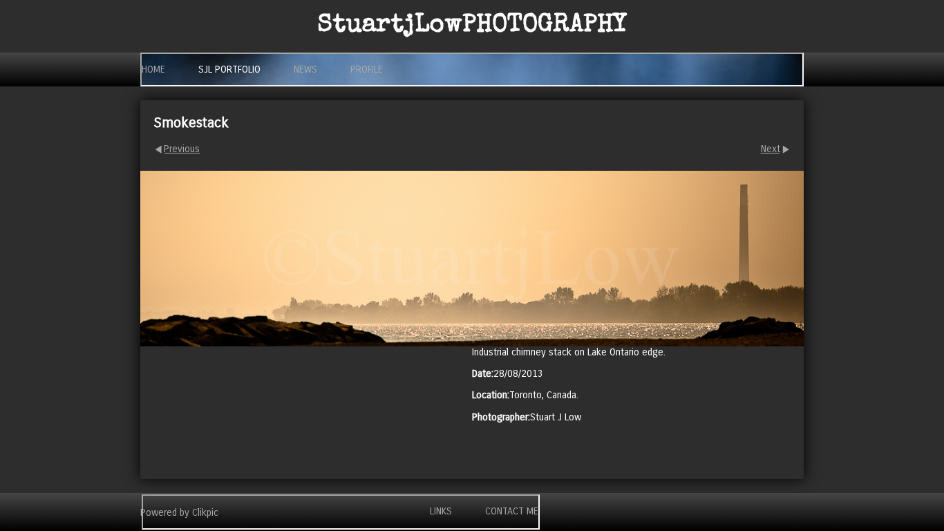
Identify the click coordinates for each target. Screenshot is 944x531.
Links (441, 511)
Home (153, 69)
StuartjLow (472, 26)
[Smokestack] (472, 258)
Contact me (511, 511)
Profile (366, 69)
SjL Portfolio (229, 69)
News (305, 69)
